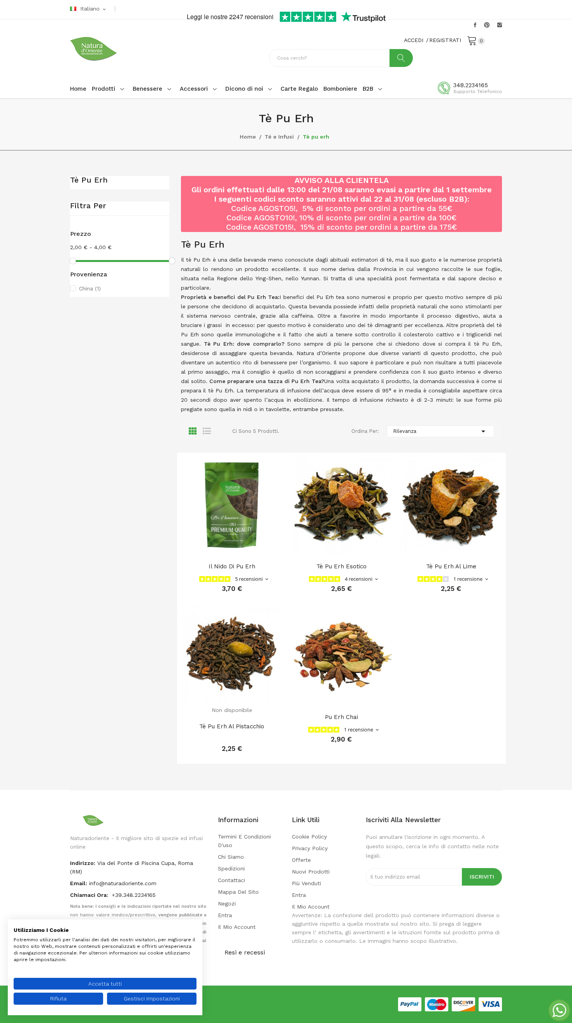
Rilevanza (440, 431)
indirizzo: (82, 863)
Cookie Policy (309, 836)
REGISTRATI (445, 40)
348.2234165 (470, 85)
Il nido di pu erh (232, 566)
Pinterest (487, 25)
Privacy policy (310, 848)
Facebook (475, 25)
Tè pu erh (89, 180)
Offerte (301, 860)
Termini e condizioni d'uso (244, 840)
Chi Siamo (231, 857)
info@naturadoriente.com (122, 883)
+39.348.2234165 (134, 895)
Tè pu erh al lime (451, 566)
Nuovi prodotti (311, 871)
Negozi (227, 903)
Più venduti (306, 883)
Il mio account (237, 927)
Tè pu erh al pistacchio (231, 726)
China (90, 288)
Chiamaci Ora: (90, 895)
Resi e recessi (245, 952)
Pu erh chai (341, 717)
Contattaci (231, 880)
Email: (78, 883)
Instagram (499, 25)
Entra (225, 915)
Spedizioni (231, 868)
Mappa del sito (238, 892)
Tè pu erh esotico (341, 566)
